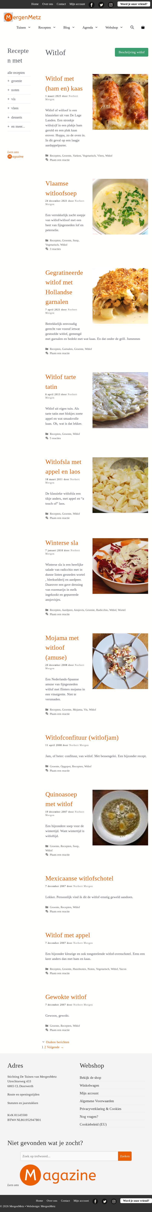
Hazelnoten (79, 968)
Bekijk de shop (90, 1078)
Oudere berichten (57, 1042)
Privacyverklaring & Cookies (100, 1109)
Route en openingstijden (23, 1094)
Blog (66, 27)
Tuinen (21, 27)
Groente (66, 155)
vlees (14, 108)
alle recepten (16, 73)
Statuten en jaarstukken (22, 1103)
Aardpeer (67, 609)
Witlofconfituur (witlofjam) (82, 737)
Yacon (122, 968)
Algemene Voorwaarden (97, 1101)
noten (15, 90)
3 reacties (55, 248)
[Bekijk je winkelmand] (143, 27)
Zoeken (125, 1156)
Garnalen (67, 348)
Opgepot (66, 766)
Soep (76, 240)
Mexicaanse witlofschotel (79, 878)
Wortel (121, 609)
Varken (77, 155)
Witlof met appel (67, 935)
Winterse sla (61, 542)
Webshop (111, 27)
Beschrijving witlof (132, 52)
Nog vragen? (89, 1116)
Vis (85, 709)
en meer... (18, 126)
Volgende (55, 1047)
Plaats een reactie (60, 159)
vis (13, 99)
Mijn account (77, 4)
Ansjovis (79, 609)
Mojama (77, 709)
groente (16, 81)
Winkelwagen (89, 1085)
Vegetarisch (89, 155)
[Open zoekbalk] (132, 27)
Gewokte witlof (66, 997)
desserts (16, 117)
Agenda (87, 27)
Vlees (100, 155)
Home (35, 4)
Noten (91, 968)
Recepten (44, 27)
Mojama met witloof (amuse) (62, 647)
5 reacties (55, 438)
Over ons (47, 4)
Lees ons (13, 152)
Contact (61, 4)
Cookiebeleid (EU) (93, 1124)
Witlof (108, 155)
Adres (15, 1065)
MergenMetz (48, 1206)
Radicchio (102, 609)
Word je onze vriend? (133, 4)
